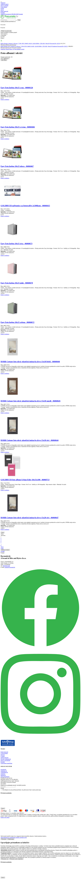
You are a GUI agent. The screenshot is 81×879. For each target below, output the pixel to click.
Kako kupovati (4, 11)
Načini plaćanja (4, 757)
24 (2, 551)
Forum (2, 8)
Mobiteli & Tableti (46, 41)
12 (1, 551)
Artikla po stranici (5, 549)
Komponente (21, 40)
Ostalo (66, 40)
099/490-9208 (14, 14)
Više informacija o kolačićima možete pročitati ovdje (14, 837)
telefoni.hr (3, 775)
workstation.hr (4, 772)
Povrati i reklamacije (6, 759)
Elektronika (54, 40)
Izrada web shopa (5, 817)
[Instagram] (40, 739)
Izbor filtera (3, 60)
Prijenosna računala (14, 41)
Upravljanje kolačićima (6, 763)
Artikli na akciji (4, 4)
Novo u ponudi (4, 5)
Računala (7, 40)
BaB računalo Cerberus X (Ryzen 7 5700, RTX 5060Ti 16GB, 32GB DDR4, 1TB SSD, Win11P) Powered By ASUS (30, 43)
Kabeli (61, 40)
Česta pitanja (4, 7)
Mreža (35, 40)
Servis (2, 10)
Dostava (3, 754)
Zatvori (2, 808)
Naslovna (3, 2)
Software (40, 40)
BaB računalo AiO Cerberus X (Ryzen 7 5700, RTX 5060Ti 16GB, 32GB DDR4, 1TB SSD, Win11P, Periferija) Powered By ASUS (34, 46)
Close (2, 532)
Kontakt (3, 12)
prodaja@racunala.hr (6, 14)
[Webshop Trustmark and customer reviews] (8, 745)
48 (3, 551)
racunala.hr (3, 769)
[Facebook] (40, 647)
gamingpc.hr (4, 771)
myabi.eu (3, 773)
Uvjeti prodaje (4, 753)
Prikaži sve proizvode (6, 31)
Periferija (29, 40)
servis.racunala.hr (5, 776)
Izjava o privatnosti (5, 760)
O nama (3, 756)
